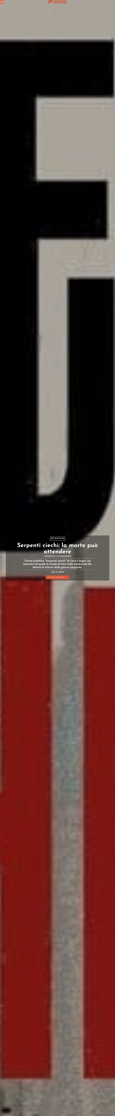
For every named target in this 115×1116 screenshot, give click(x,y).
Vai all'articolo (56, 577)
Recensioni (57, 539)
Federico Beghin (65, 556)
